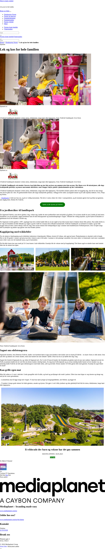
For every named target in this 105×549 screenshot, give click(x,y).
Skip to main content (6, 1)
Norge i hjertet (8, 22)
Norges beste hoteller (11, 27)
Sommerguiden (9, 20)
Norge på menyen (10, 16)
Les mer (52, 457)
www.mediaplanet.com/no (8, 511)
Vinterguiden (8, 29)
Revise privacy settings (13, 546)
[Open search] (1, 35)
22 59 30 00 (4, 530)
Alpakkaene (5, 198)
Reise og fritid (5, 11)
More (6, 24)
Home (2, 42)
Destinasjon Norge (10, 14)
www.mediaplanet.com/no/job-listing (12, 519)
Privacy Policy (3, 546)
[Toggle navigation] (10, 11)
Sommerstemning (9, 18)
